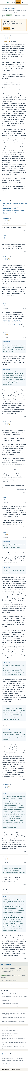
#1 (25, 41)
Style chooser (6, 1063)
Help (21, 1066)
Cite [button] (24, 193)
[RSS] (24, 1066)
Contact (4, 1066)
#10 (25, 789)
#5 (25, 308)
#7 (25, 427)
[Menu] (3, 2)
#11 (25, 862)
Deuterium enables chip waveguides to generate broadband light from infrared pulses (13, 212)
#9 (25, 537)
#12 (25, 892)
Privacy (17, 1066)
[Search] (25, 2)
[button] (23, 41)
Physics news (4, 201)
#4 (25, 262)
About (8, 1066)
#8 (25, 502)
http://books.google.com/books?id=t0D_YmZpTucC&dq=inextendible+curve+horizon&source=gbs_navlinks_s (14, 322)
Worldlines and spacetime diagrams (11, 968)
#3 (25, 241)
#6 (25, 337)
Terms (12, 1066)
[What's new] (22, 2)
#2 (25, 223)
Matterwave (7, 36)
